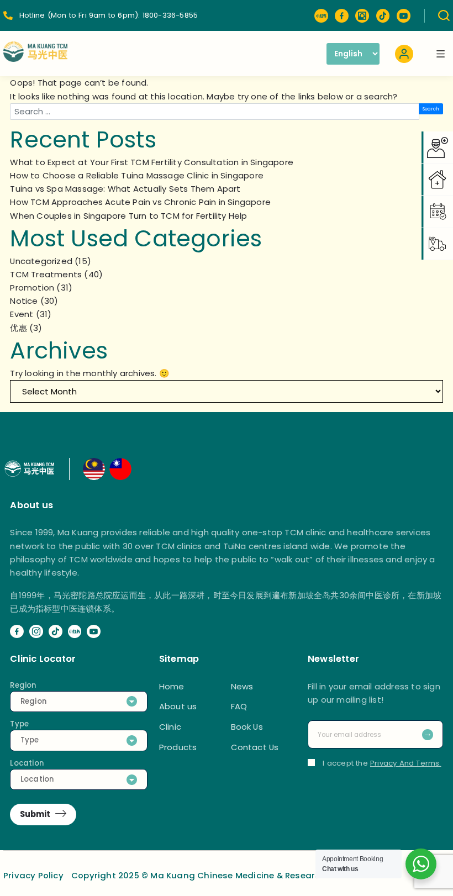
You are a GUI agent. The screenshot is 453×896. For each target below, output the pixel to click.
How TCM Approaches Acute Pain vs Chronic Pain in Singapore (140, 202)
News (242, 686)
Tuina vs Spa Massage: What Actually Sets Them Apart (125, 188)
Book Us (247, 726)
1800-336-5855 (170, 15)
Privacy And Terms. (405, 763)
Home (172, 686)
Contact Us (255, 747)
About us (178, 706)
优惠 (18, 328)
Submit (35, 814)
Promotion (32, 287)
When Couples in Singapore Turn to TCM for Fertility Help (128, 216)
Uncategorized (41, 261)
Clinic (170, 726)
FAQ (239, 706)
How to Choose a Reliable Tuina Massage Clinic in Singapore (137, 175)
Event (21, 314)
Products (178, 747)
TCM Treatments (46, 274)
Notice (24, 301)
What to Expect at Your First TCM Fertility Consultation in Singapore (151, 162)
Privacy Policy (33, 875)
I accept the (382, 763)
